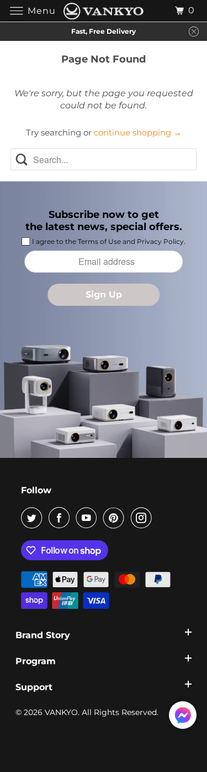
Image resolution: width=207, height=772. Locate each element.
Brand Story (42, 635)
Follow (36, 490)
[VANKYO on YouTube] (88, 517)
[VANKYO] (104, 11)
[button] (183, 717)
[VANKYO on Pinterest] (116, 517)
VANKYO (61, 712)
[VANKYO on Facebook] (61, 517)
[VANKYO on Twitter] (33, 517)
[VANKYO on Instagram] (143, 517)
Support (33, 687)
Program (35, 661)
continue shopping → (138, 132)
